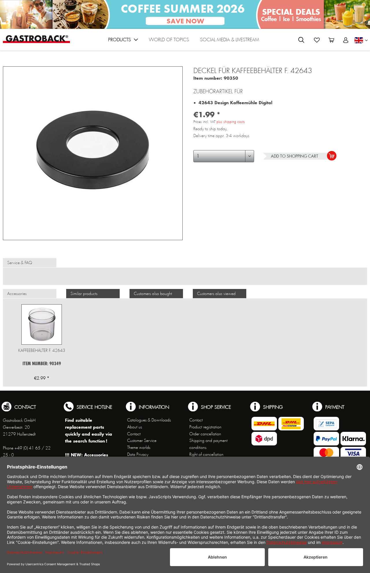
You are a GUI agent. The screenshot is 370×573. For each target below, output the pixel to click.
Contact (133, 433)
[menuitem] (123, 41)
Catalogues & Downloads (149, 420)
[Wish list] (317, 40)
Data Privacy (137, 454)
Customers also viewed (216, 293)
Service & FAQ (19, 262)
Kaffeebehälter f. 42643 (41, 350)
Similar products (84, 293)
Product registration (205, 427)
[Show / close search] (301, 40)
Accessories (17, 293)
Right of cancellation (206, 454)
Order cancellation (205, 433)
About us (134, 427)
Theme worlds (138, 447)
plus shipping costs (231, 122)
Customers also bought (153, 293)
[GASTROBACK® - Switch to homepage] (36, 39)
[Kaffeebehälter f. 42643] (42, 324)
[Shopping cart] (331, 40)
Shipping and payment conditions (208, 444)
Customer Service (141, 440)
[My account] (346, 40)
